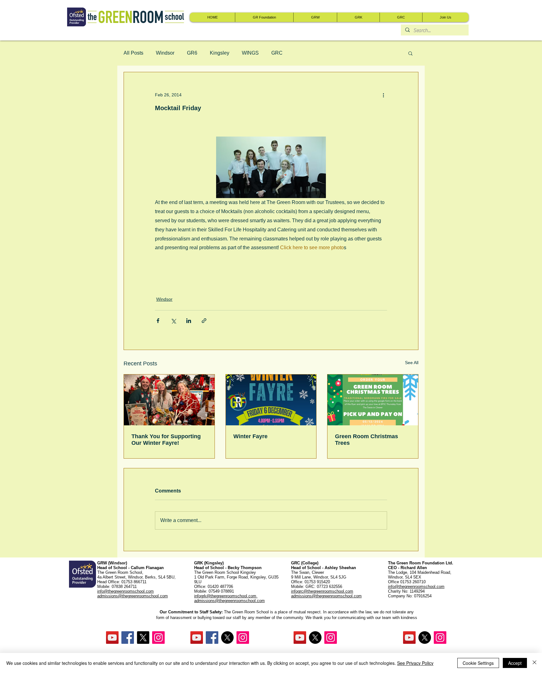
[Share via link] (204, 321)
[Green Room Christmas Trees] (372, 399)
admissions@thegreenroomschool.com (229, 600)
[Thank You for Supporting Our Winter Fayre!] (169, 399)
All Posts (133, 53)
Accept (515, 663)
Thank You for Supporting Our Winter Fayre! (166, 439)
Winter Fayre (250, 436)
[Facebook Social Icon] (127, 637)
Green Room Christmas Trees (366, 439)
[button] (410, 53)
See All (411, 362)
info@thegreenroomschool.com (416, 586)
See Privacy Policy (415, 663)
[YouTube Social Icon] (112, 637)
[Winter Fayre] (271, 399)
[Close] (534, 663)
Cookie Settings (478, 663)
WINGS (250, 53)
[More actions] (383, 95)
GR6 (192, 53)
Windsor (165, 53)
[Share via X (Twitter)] (173, 321)
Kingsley (219, 53)
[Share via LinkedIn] (189, 321)
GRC (277, 53)
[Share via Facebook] (158, 321)
